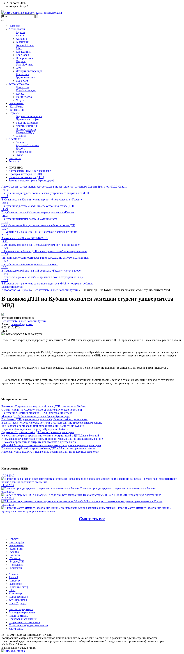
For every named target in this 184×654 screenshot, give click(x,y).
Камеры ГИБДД (25, 132)
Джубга (20, 148)
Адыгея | (14, 574)
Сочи (19, 67)
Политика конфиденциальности (28, 625)
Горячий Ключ (25, 45)
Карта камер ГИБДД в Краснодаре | (30, 170)
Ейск (19, 48)
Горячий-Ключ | (18, 586)
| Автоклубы (16, 542)
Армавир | (15, 580)
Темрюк (21, 61)
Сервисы (14, 113)
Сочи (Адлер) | (18, 603)
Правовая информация (22, 618)
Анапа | (13, 577)
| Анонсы (14, 555)
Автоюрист (66, 186)
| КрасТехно (16, 106)
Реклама (14, 161)
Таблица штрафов (27, 122)
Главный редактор (22, 324)
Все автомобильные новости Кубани (24, 321)
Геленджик (22, 41)
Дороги (92, 186)
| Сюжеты (14, 558)
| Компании (16, 548)
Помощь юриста (26, 129)
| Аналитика (16, 103)
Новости (14, 538)
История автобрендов (29, 71)
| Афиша (14, 551)
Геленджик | (16, 583)
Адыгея (20, 32)
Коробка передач (26, 90)
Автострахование (47, 186)
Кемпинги (15, 138)
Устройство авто (19, 83)
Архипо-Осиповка (27, 145)
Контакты (15, 158)
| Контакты (15, 567)
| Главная (14, 25)
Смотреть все (92, 518)
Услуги (20, 100)
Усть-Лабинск (24, 64)
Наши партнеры (18, 615)
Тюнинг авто (24, 96)
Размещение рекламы (22, 612)
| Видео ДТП (16, 109)
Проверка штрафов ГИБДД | (26, 174)
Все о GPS (22, 80)
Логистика (22, 74)
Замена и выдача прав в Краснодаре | (31, 180)
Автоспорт (80, 186)
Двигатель (22, 87)
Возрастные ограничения (24, 622)
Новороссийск (25, 58)
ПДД (114, 186)
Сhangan (21, 135)
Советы (122, 186)
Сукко (19, 155)
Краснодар (22, 54)
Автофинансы (27, 186)
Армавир (21, 38)
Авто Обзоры (9, 186)
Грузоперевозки (25, 77)
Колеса (20, 93)
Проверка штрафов (27, 119)
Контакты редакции (21, 609)
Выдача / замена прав (29, 116)
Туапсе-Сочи (24, 151)
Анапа (20, 35)
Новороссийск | (18, 596)
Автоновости (17, 29)
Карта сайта (16, 628)
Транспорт (104, 186)
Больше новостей (12, 286)
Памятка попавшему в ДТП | (26, 177)
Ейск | (12, 590)
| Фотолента (16, 564)
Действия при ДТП (28, 125)
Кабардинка (23, 51)
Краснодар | (16, 593)
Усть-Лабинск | (18, 599)
